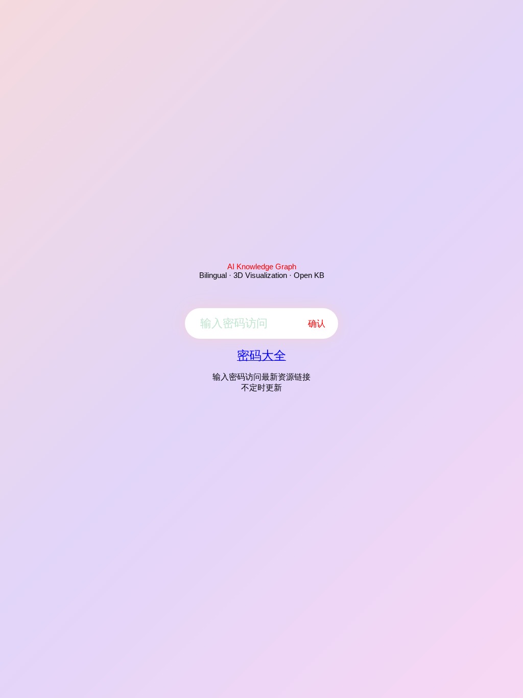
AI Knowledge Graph (261, 266)
